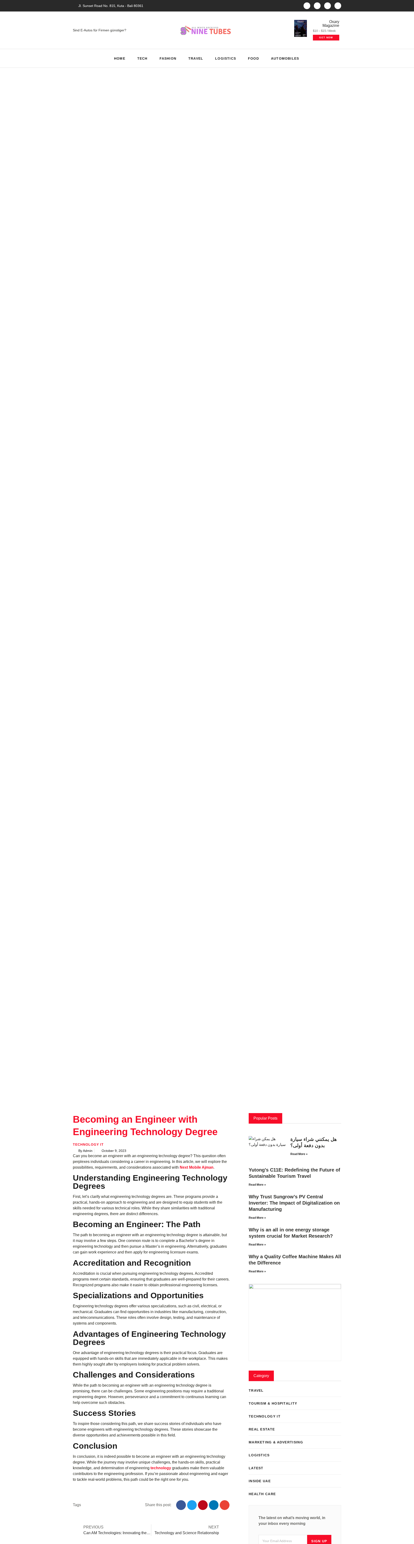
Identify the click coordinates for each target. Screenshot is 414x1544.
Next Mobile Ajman (196, 1167)
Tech (142, 58)
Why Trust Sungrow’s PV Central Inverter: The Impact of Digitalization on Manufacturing (294, 1203)
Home (119, 58)
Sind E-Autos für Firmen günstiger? (99, 30)
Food (253, 58)
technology (160, 1468)
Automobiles (285, 58)
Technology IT (88, 1144)
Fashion (168, 58)
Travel (195, 58)
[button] (336, 58)
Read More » (299, 1154)
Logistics (225, 58)
